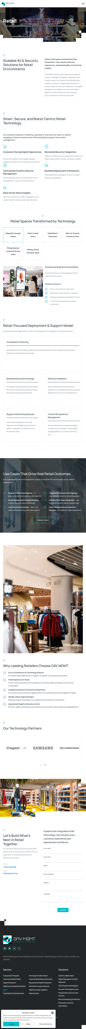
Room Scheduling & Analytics (69, 999)
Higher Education (9, 983)
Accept (11, 1024)
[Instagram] (14, 948)
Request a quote (43, 520)
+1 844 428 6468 (9, 867)
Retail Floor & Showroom (53, 235)
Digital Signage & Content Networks (68, 980)
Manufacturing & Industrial (39, 986)
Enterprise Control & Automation (66, 1004)
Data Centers (34, 993)
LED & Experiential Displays (68, 986)
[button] (52, 1013)
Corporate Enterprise (11, 976)
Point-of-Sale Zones (33, 235)
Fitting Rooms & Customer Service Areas (13, 251)
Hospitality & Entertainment (13, 993)
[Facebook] (9, 948)
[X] (19, 948)
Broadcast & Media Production (40, 983)
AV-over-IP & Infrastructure (68, 989)
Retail (5, 990)
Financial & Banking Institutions (40, 979)
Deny (28, 1024)
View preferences (45, 1024)
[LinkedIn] (4, 948)
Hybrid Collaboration (66, 976)
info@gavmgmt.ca (10, 873)
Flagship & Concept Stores (13, 235)
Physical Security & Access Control (68, 994)
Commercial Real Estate (12, 979)
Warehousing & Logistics (38, 990)
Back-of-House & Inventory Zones (72, 235)
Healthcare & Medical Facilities (14, 986)
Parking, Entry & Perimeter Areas (33, 251)
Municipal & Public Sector (38, 976)
